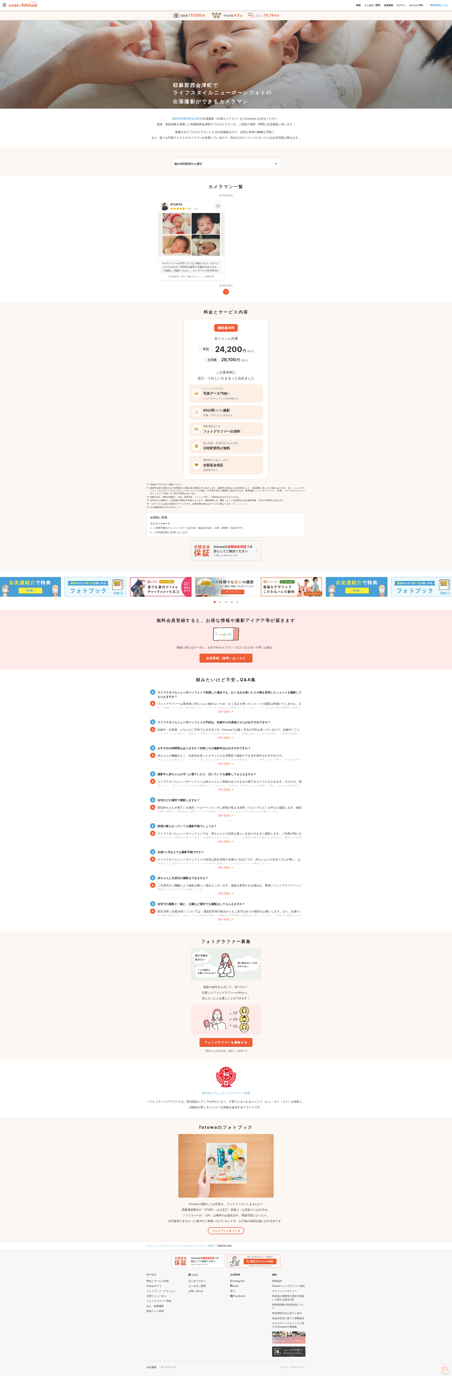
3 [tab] (226, 602)
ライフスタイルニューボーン (191, 1245)
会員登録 (388, 5)
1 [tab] (215, 602)
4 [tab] (232, 602)
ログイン (401, 5)
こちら (179, 507)
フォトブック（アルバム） (161, 1290)
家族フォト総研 (155, 1310)
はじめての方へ (197, 1280)
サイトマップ (168, 1367)
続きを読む (224, 711)
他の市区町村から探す (188, 163)
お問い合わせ (195, 1290)
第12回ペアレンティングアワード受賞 (226, 1093)
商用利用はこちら (439, 5)
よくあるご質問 (372, 5)
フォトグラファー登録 (159, 1300)
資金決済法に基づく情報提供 (288, 1318)
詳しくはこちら (240, 503)
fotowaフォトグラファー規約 (288, 1285)
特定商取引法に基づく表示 (287, 1313)
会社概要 (151, 1367)
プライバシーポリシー (284, 1290)
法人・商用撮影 (155, 1305)
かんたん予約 (416, 5)
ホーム (150, 1245)
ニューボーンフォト (165, 1245)
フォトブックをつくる (226, 1230)
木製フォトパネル (156, 1295)
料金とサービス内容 (158, 1280)
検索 (358, 5)
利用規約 (160, 484)
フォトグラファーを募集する (225, 1042)
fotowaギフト (154, 1285)
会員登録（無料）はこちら (226, 658)
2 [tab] (220, 602)
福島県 (211, 1245)
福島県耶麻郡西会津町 (186, 118)
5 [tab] (237, 602)
